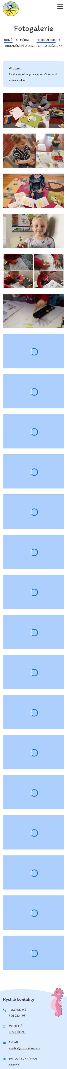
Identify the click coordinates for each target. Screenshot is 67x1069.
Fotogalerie (46, 40)
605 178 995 (17, 1032)
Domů (8, 40)
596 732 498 (17, 1016)
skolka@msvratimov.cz (24, 1048)
